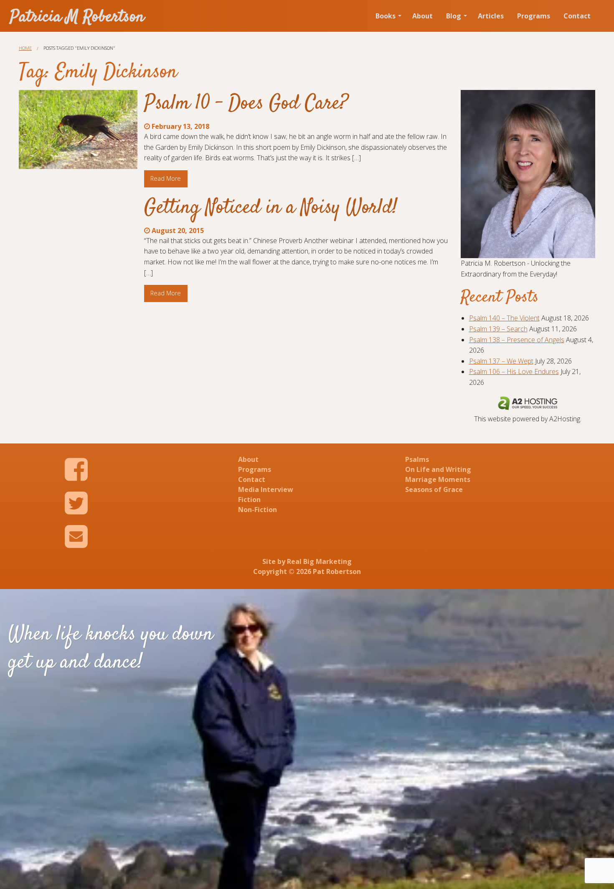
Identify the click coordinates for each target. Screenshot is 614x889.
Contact (577, 15)
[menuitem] (387, 16)
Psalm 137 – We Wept (501, 361)
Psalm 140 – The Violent (504, 318)
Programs (533, 15)
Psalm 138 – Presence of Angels (516, 339)
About (422, 15)
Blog (453, 15)
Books (386, 15)
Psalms (417, 459)
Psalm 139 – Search (498, 328)
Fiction (249, 499)
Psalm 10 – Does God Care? (246, 104)
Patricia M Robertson (77, 17)
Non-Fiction (257, 509)
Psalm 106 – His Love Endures (514, 371)
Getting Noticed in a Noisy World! (271, 208)
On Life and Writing (438, 469)
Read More (165, 178)
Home (25, 48)
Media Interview (265, 489)
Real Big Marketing (319, 561)
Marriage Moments (437, 479)
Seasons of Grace (434, 489)
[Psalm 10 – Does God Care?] (78, 129)
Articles (491, 15)
